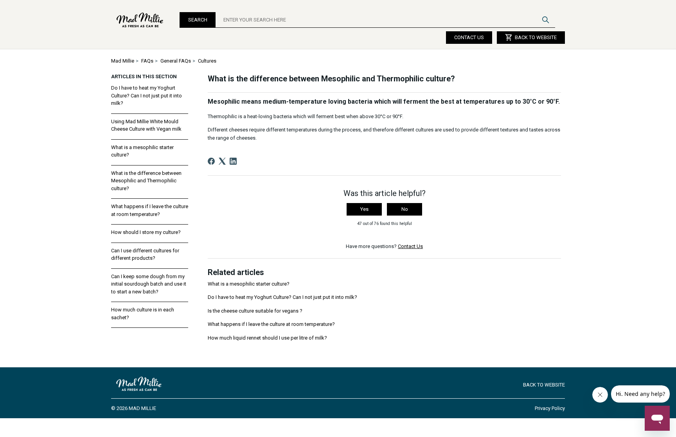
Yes (364, 209)
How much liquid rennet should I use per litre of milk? (267, 338)
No (404, 209)
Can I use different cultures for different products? (145, 254)
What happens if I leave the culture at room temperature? (149, 210)
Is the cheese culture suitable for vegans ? (255, 311)
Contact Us (469, 37)
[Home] (140, 20)
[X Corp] (222, 161)
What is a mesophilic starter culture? (142, 151)
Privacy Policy (550, 408)
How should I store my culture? (146, 232)
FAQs (147, 61)
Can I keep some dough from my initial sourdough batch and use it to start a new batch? (148, 284)
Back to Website (531, 37)
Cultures (207, 61)
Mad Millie (122, 61)
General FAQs (175, 61)
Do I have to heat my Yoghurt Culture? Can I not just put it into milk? (146, 95)
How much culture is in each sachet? (142, 313)
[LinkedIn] (233, 161)
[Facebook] (211, 161)
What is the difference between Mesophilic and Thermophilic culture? (146, 180)
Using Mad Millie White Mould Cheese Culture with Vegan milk (146, 125)
